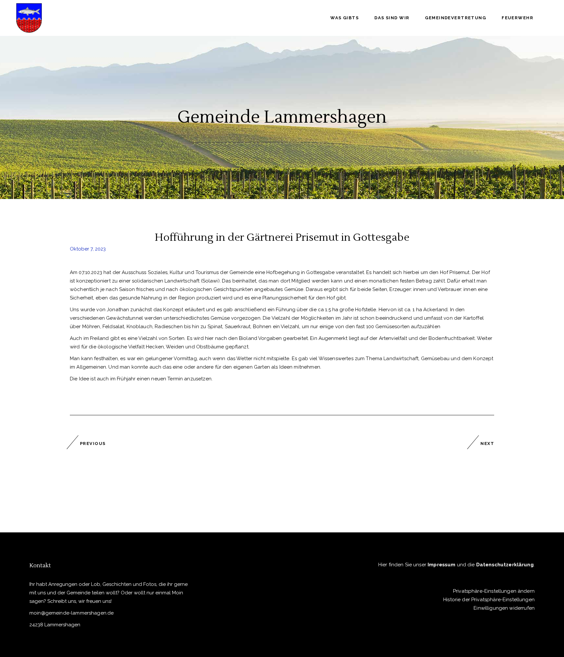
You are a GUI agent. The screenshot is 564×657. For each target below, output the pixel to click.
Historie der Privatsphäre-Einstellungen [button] (489, 600)
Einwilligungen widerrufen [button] (504, 608)
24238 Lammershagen (54, 625)
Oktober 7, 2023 (88, 249)
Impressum (441, 565)
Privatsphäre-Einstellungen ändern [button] (494, 591)
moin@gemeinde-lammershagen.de (71, 613)
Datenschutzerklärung (505, 565)
